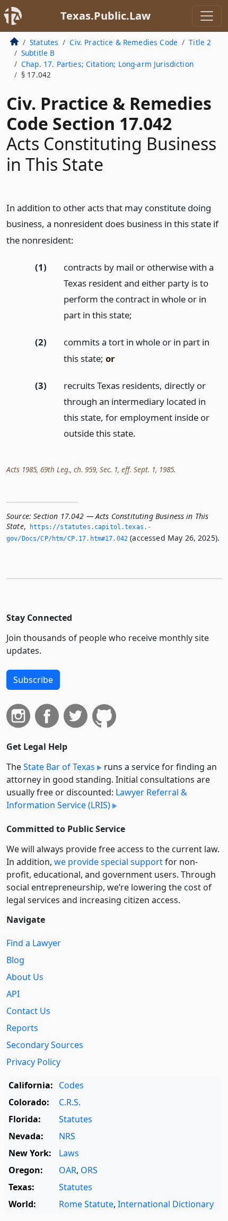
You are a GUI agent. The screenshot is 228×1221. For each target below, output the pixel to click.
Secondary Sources (44, 1045)
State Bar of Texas (59, 767)
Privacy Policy (33, 1062)
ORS (89, 1170)
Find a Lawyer (33, 943)
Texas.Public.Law (105, 15)
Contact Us (28, 1011)
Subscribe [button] (33, 680)
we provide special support (108, 862)
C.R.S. (70, 1102)
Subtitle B (38, 53)
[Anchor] (79, 239)
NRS (67, 1136)
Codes (71, 1085)
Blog (15, 960)
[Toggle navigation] (207, 16)
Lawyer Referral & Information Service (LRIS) (96, 798)
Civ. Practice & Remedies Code (123, 42)
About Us (24, 977)
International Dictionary (166, 1204)
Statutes (44, 42)
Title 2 (200, 42)
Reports (22, 1028)
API (13, 994)
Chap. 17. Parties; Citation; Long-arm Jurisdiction (107, 64)
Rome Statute (86, 1204)
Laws (69, 1153)
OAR (67, 1170)
